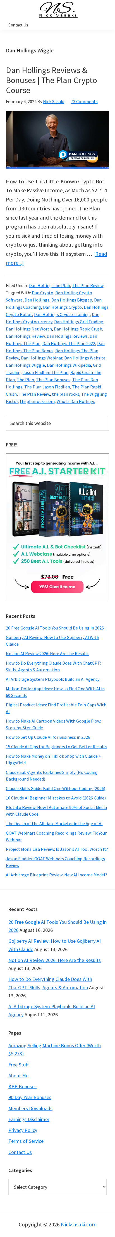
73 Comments (84, 101)
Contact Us (20, 1152)
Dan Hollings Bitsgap (71, 300)
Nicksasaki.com (79, 1224)
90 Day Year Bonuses (29, 1097)
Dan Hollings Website (85, 358)
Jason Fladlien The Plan (45, 372)
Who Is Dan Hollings (76, 401)
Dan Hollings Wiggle (25, 365)
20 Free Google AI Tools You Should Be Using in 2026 (55, 628)
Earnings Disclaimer (28, 1119)
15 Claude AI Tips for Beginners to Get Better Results (56, 746)
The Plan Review (88, 285)
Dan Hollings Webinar (41, 358)
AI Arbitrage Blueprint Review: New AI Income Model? (56, 875)
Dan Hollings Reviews (67, 336)
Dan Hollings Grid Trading (78, 321)
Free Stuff (18, 1064)
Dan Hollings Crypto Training (62, 314)
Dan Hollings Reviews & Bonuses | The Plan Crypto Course (51, 80)
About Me (18, 1075)
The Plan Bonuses (53, 379)
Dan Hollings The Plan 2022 (68, 343)
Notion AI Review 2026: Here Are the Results (47, 653)
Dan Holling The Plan (49, 285)
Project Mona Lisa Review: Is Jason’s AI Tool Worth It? (57, 849)
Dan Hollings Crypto (62, 307)
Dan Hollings (37, 300)
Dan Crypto (42, 292)
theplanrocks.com (37, 401)
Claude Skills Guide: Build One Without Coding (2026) (55, 788)
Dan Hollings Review (25, 336)
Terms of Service (26, 1141)
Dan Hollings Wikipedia (69, 365)
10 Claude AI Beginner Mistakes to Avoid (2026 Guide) (56, 798)
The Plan (25, 379)
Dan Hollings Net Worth (29, 329)
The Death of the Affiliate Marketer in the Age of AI (54, 823)
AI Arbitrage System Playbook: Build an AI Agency (52, 679)
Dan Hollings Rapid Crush (78, 329)
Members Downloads (30, 1108)
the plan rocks (65, 394)
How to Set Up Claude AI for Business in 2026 (48, 737)
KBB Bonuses (22, 1086)
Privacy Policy (22, 1130)
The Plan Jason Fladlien (47, 387)
